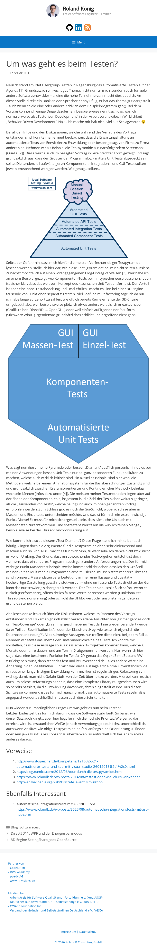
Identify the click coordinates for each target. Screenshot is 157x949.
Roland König (78, 8)
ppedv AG (16, 876)
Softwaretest (29, 827)
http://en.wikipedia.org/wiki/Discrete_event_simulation (60, 782)
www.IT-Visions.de (22, 881)
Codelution (17, 868)
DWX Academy (20, 872)
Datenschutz (87, 932)
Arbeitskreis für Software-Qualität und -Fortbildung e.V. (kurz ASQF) (56, 897)
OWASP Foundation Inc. (26, 906)
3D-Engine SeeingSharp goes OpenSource (44, 839)
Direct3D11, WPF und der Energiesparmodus (46, 833)
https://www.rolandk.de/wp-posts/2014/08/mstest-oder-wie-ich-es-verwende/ (78, 777)
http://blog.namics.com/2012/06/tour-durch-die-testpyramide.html (69, 771)
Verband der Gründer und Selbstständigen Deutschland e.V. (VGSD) (56, 910)
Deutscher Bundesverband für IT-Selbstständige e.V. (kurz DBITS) (54, 902)
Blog (14, 827)
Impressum (68, 932)
